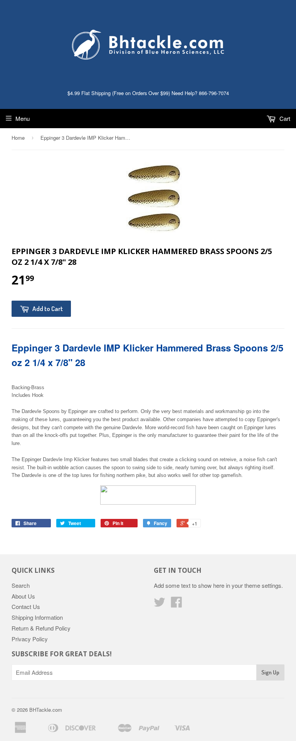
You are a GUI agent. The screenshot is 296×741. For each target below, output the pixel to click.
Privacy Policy (30, 639)
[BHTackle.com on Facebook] (176, 604)
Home (18, 137)
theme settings (262, 585)
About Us (23, 596)
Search (21, 585)
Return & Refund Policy (41, 628)
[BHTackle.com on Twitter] (159, 604)
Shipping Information (37, 617)
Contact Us (26, 606)
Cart (284, 118)
